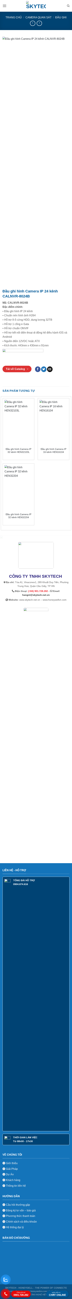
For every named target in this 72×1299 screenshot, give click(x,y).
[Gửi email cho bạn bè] (50, 369)
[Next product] (32, 23)
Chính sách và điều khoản (21, 1221)
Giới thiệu (11, 1163)
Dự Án (9, 1174)
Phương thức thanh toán (20, 1216)
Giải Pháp (11, 1168)
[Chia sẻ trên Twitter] (44, 369)
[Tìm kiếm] (68, 6)
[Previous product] (39, 23)
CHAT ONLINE (57, 1294)
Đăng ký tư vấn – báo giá (20, 1210)
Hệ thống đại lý (15, 1227)
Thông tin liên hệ (15, 1185)
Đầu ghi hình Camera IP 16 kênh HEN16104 (53, 450)
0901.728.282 (21, 1294)
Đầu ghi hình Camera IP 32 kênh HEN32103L (18, 450)
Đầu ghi (60, 17)
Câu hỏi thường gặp (18, 1204)
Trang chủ (14, 17)
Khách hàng (12, 1180)
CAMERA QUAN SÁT (38, 17)
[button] (5, 6)
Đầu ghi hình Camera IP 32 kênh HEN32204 (18, 516)
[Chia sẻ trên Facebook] (38, 369)
